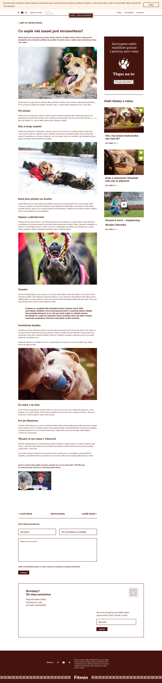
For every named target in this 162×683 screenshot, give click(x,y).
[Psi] (141, 158)
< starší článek (25, 513)
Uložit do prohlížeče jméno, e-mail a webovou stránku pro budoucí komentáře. (49, 566)
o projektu (140, 12)
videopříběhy (129, 12)
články (119, 12)
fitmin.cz (50, 662)
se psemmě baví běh (49, 13)
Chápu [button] (151, 5)
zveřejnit (23, 572)
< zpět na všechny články (30, 22)
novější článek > (89, 513)
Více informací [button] (9, 6)
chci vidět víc (110, 229)
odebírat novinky (36, 12)
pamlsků (94, 118)
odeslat (102, 629)
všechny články (57, 513)
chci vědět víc (110, 143)
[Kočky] (141, 110)
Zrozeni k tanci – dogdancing (122, 220)
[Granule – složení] (124, 63)
